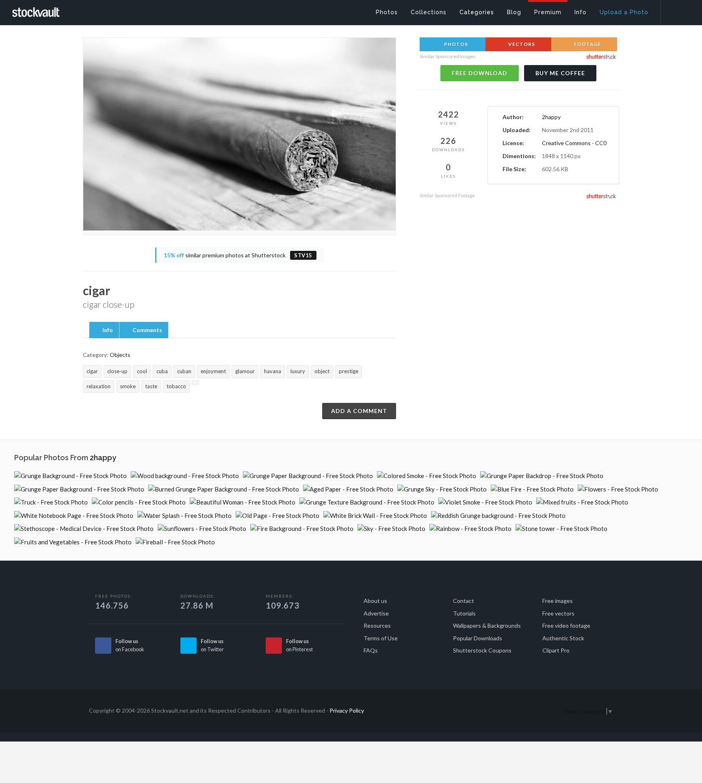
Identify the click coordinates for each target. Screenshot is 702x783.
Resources (377, 625)
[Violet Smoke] (485, 502)
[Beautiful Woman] (242, 502)
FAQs (371, 650)
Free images (557, 600)
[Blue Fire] (532, 489)
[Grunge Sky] (442, 489)
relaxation (98, 386)
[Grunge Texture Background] (366, 502)
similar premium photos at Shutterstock (238, 255)
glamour (245, 371)
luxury (297, 371)
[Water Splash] (184, 515)
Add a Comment (359, 410)
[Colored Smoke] (426, 476)
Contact (463, 600)
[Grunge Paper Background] (308, 476)
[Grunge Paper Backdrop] (541, 476)
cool (142, 371)
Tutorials (464, 613)
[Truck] (51, 502)
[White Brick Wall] (375, 515)
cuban (184, 371)
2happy (551, 116)
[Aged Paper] (348, 489)
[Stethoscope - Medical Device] (84, 528)
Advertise (376, 613)
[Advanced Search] (676, 10)
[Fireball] (175, 542)
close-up (117, 371)
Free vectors (558, 613)
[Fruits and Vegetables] (73, 542)
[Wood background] (185, 476)
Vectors (521, 44)
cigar (92, 371)
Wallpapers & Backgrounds (487, 625)
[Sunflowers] (202, 528)
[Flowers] (618, 489)
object (321, 371)
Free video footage (566, 625)
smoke (128, 386)
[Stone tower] (561, 528)
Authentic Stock (563, 638)
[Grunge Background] (70, 476)
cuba (162, 371)
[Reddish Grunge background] (498, 515)
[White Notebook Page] (73, 515)
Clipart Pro (556, 650)
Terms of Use (381, 638)
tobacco (176, 386)
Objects (120, 354)
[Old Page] (277, 515)
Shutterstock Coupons (482, 650)
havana (272, 371)
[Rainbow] (470, 528)
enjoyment (213, 371)
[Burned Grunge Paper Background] (223, 489)
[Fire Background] (301, 528)
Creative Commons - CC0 (574, 142)
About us (375, 600)
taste (151, 386)
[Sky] (391, 528)
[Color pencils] (139, 502)
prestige (348, 371)
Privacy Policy (346, 710)
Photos (455, 44)
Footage (587, 44)
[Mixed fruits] (582, 502)
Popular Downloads (477, 638)
